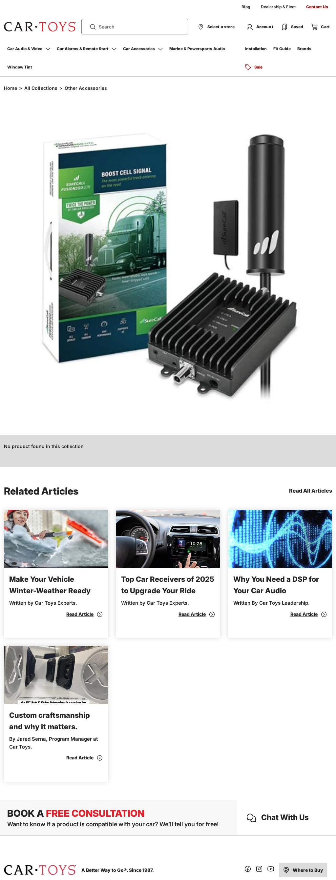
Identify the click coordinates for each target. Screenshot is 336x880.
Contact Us (317, 6)
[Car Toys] (40, 27)
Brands (304, 48)
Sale (258, 67)
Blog (246, 6)
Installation (256, 48)
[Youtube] (270, 870)
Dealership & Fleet (278, 6)
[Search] (90, 27)
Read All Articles (310, 490)
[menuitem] (246, 7)
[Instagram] (259, 870)
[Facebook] (247, 870)
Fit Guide (282, 48)
